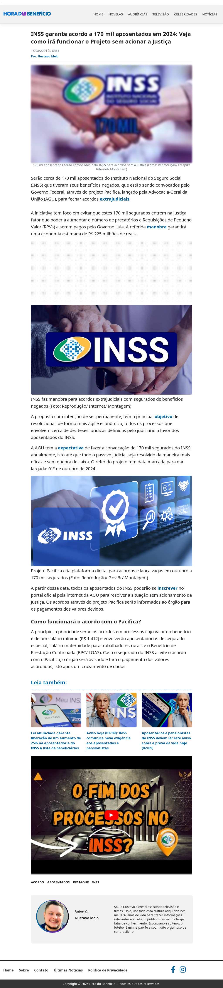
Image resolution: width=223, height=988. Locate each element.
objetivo (163, 416)
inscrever (167, 588)
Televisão (160, 14)
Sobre (24, 970)
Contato (41, 970)
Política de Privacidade (107, 970)
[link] (52, 916)
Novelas (115, 14)
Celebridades (185, 14)
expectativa (71, 448)
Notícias (209, 14)
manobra (157, 227)
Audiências (137, 14)
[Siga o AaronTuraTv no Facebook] (173, 969)
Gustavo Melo (48, 56)
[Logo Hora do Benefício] (27, 14)
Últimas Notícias (68, 970)
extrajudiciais (114, 199)
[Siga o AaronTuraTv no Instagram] (182, 969)
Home (98, 14)
